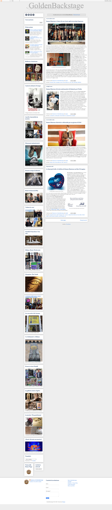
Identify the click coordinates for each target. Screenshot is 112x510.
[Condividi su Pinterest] (75, 80)
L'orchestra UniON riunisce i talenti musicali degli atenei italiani (33, 297)
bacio (63, 214)
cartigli (69, 214)
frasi (78, 214)
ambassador (57, 115)
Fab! (62, 162)
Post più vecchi (83, 220)
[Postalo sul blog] (72, 80)
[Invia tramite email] (71, 80)
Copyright (69, 481)
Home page (63, 220)
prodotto (56, 216)
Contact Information (71, 484)
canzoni (66, 214)
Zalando (73, 115)
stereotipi (75, 82)
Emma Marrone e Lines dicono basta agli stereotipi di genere (64, 21)
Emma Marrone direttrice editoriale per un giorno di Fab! (64, 122)
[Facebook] (26, 15)
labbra (80, 214)
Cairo (54, 162)
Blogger (63, 501)
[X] (29, 15)
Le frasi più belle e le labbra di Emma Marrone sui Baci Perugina (65, 169)
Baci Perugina (59, 214)
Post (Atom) (68, 224)
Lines (70, 82)
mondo (50, 216)
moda (65, 162)
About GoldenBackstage (72, 480)
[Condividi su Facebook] (74, 80)
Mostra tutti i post (76, 14)
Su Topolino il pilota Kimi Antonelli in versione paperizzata (36, 45)
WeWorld (79, 82)
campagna (58, 82)
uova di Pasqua (61, 216)
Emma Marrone (66, 82)
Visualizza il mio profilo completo (35, 481)
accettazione (52, 115)
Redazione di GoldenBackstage (37, 480)
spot (72, 82)
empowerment (69, 115)
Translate (34, 460)
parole (53, 216)
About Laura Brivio (71, 485)
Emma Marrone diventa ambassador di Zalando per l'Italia (64, 89)
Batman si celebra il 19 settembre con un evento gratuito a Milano (36, 30)
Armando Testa (52, 82)
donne (61, 82)
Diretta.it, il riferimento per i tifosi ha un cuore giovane (36, 52)
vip (66, 162)
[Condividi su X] (73, 80)
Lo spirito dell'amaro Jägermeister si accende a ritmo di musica (36, 37)
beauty (51, 162)
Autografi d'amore (53, 214)
